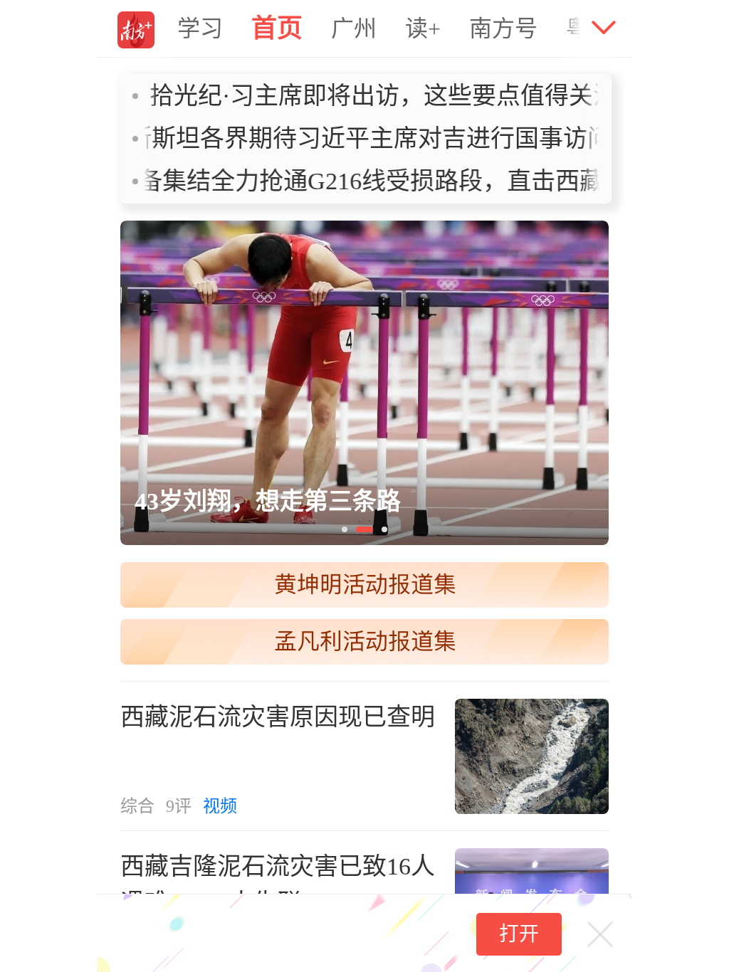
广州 (354, 28)
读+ (423, 28)
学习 (200, 28)
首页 (277, 28)
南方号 (503, 28)
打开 (519, 934)
